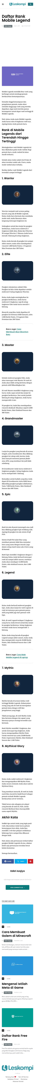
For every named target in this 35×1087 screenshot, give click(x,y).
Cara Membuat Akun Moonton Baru (17, 332)
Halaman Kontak (18, 1081)
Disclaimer (24, 1079)
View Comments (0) (16, 887)
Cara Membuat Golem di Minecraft (16, 934)
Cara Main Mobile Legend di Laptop (17, 656)
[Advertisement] (17, 47)
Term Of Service (23, 1077)
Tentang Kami (10, 1077)
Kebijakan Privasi (13, 1079)
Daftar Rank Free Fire (14, 1038)
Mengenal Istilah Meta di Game (14, 986)
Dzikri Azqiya (8, 26)
